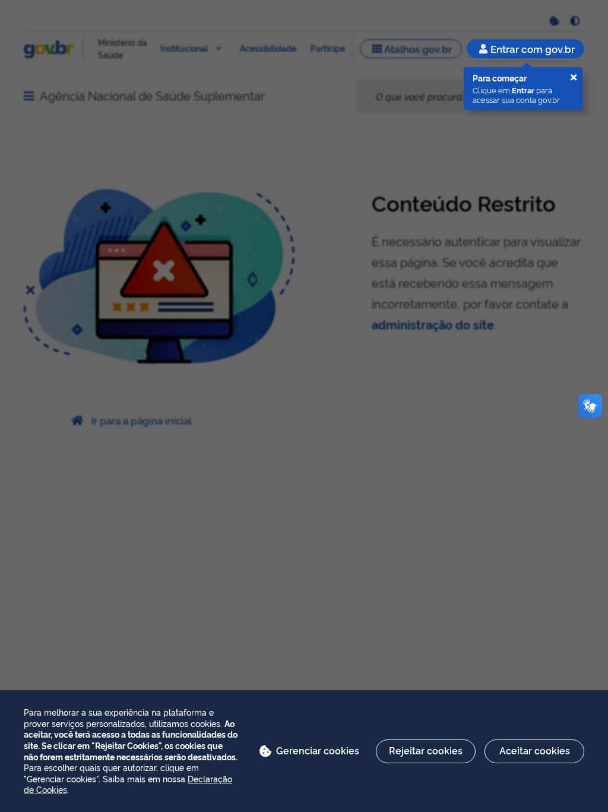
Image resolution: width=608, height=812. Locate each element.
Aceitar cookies (534, 750)
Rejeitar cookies (426, 750)
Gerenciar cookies (317, 750)
